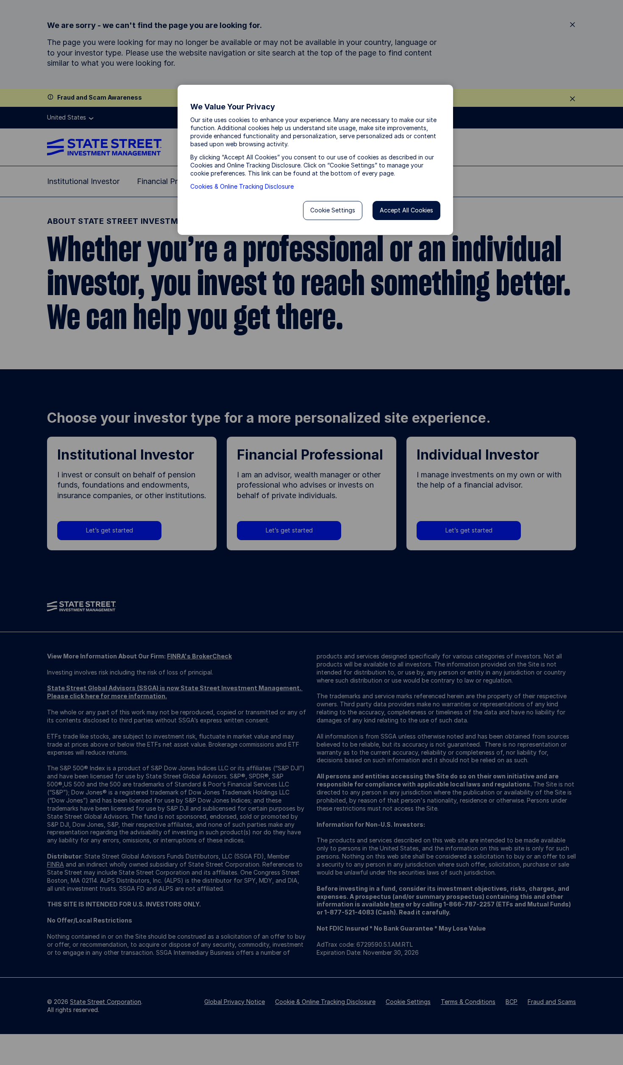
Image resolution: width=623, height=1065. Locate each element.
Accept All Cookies (406, 210)
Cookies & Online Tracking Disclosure (242, 186)
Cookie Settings (332, 210)
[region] (315, 160)
